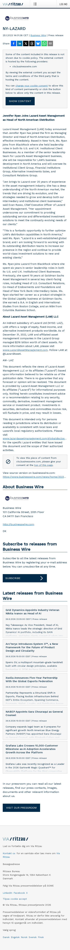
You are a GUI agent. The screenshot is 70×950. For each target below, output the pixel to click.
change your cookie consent (31, 85)
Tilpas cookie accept (15, 898)
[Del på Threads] (32, 44)
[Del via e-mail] (50, 44)
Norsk (24, 937)
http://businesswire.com (18, 524)
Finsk (41, 937)
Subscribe (12, 578)
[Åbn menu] (35, 4)
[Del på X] (26, 44)
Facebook (19, 892)
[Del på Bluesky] (38, 44)
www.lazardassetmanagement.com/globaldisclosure (35, 438)
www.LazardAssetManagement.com (25, 350)
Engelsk (15, 937)
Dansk (6, 937)
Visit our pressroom (21, 807)
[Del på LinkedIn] (19, 44)
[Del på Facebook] (13, 44)
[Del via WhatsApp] (44, 44)
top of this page (43, 465)
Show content (20, 101)
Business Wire (38, 35)
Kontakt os (9, 853)
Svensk (33, 937)
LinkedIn (7, 892)
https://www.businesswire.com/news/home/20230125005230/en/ (35, 476)
